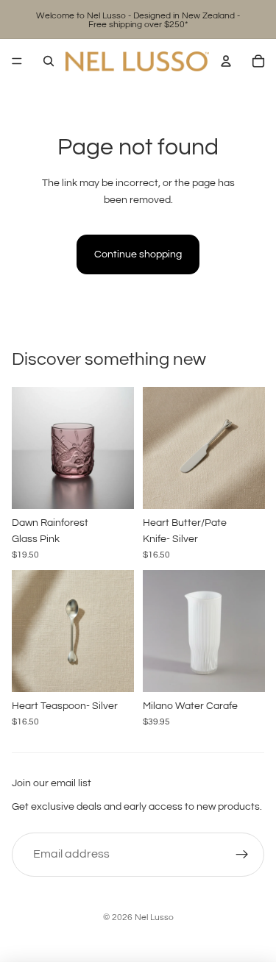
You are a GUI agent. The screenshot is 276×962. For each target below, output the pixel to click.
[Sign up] (242, 854)
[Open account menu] (226, 61)
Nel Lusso (154, 917)
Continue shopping (138, 254)
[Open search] (48, 61)
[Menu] (17, 61)
